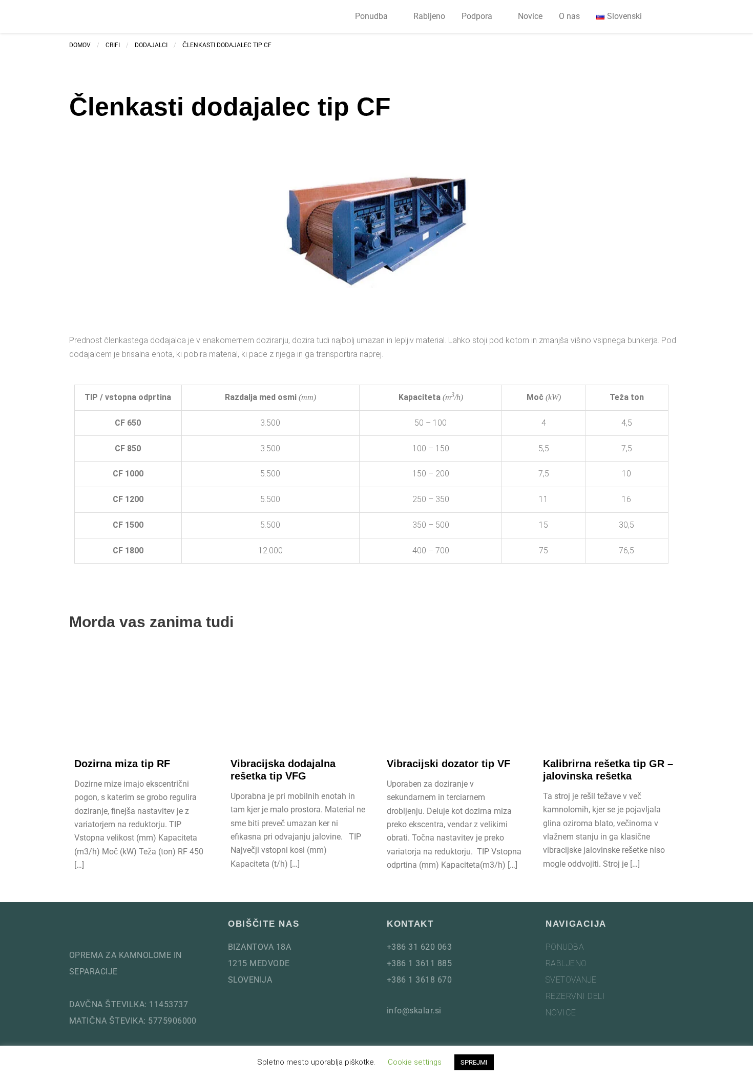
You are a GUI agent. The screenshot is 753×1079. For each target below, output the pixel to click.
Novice (530, 16)
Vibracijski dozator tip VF (448, 763)
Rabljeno (429, 16)
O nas (569, 16)
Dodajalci (151, 45)
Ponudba (371, 16)
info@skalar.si (414, 1010)
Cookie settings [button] (415, 1062)
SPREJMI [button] (474, 1062)
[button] (671, 16)
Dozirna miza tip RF (122, 763)
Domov (80, 45)
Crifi (113, 45)
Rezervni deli (575, 996)
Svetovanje (571, 980)
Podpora (477, 16)
